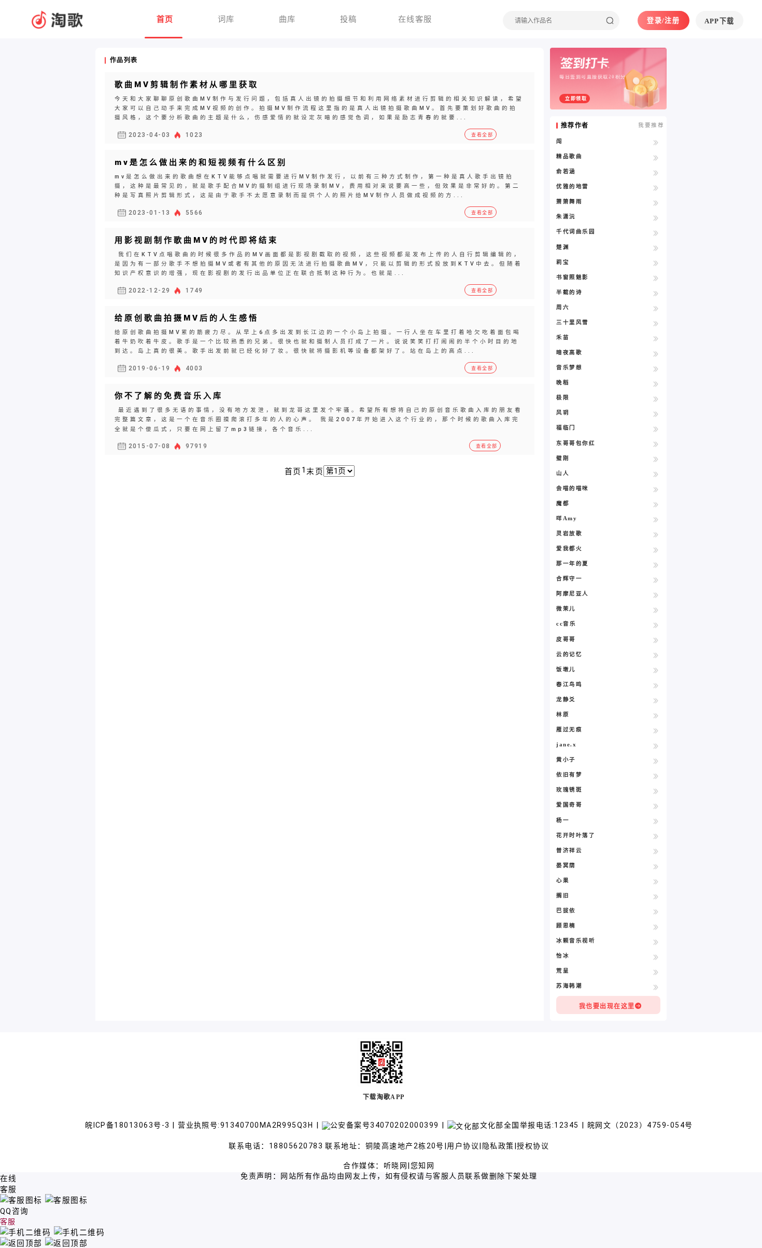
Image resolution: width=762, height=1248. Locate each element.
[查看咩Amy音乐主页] (656, 519)
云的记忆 (569, 654)
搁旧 (562, 895)
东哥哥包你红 (575, 443)
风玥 (562, 412)
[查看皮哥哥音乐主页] (656, 640)
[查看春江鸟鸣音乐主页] (656, 685)
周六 (562, 307)
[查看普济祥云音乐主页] (656, 851)
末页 (314, 471)
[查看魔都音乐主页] (656, 504)
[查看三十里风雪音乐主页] (656, 323)
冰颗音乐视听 (575, 941)
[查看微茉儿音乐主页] (656, 609)
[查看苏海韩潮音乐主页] (656, 986)
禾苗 (562, 337)
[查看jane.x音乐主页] (656, 745)
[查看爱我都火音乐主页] (656, 549)
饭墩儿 (565, 669)
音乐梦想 (569, 367)
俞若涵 (565, 171)
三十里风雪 (572, 322)
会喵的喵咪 (572, 488)
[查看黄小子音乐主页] (656, 760)
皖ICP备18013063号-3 (128, 1125)
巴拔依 (565, 910)
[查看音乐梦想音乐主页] (656, 368)
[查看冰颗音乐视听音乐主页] (656, 941)
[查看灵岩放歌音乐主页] (656, 534)
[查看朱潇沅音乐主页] (656, 217)
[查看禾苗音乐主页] (656, 338)
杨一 (562, 820)
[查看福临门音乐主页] (656, 428)
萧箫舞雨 (569, 201)
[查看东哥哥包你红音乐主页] (656, 444)
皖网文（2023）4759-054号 (640, 1125)
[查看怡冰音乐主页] (656, 956)
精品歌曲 (569, 156)
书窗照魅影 (572, 277)
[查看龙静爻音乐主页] (656, 700)
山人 (562, 473)
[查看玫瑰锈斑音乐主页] (656, 790)
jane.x (566, 744)
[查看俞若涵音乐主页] (656, 172)
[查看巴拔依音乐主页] (656, 911)
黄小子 (565, 759)
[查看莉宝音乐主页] (656, 263)
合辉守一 (569, 578)
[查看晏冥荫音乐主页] (656, 866)
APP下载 (719, 21)
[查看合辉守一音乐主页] (656, 579)
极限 (562, 397)
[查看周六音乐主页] (656, 308)
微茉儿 (565, 609)
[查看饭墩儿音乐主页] (656, 670)
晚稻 (562, 382)
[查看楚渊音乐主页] (656, 248)
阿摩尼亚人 (572, 594)
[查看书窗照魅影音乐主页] (656, 278)
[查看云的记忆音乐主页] (656, 655)
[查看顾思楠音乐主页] (656, 926)
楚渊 (562, 247)
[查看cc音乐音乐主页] (656, 624)
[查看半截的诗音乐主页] (656, 293)
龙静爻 (565, 699)
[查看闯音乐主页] (656, 142)
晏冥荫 (565, 865)
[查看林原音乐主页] (656, 715)
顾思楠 (565, 925)
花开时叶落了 (575, 835)
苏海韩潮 (569, 986)
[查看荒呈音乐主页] (656, 971)
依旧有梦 (569, 775)
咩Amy (566, 518)
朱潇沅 (565, 216)
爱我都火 (569, 548)
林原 (562, 714)
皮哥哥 (565, 639)
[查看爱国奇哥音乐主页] (656, 805)
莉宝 (562, 262)
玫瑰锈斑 (569, 790)
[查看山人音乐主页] (656, 474)
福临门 (565, 428)
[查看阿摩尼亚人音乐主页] (656, 594)
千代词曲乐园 (575, 231)
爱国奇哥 (569, 805)
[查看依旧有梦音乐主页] (656, 775)
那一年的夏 (572, 563)
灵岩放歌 (569, 533)
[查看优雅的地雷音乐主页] (656, 187)
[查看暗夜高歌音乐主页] (656, 353)
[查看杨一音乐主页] (656, 821)
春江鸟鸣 (569, 684)
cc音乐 (566, 624)
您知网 (422, 1165)
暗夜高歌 (569, 352)
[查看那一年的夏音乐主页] (656, 564)
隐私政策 (498, 1146)
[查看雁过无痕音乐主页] (656, 730)
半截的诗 (569, 292)
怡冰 (562, 956)
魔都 (562, 503)
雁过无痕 (569, 729)
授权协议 (533, 1146)
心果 (562, 880)
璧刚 (562, 458)
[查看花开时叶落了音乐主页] (656, 836)
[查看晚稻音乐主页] (656, 383)
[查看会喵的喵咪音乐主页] (656, 489)
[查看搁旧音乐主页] (656, 896)
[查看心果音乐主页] (656, 881)
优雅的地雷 (572, 186)
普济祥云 (569, 850)
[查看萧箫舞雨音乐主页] (656, 202)
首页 (293, 471)
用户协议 (463, 1146)
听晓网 (395, 1165)
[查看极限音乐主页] (656, 398)
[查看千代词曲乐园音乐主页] (656, 232)
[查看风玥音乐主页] (656, 413)
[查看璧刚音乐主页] (656, 459)
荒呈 (562, 971)
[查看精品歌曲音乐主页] (656, 157)
